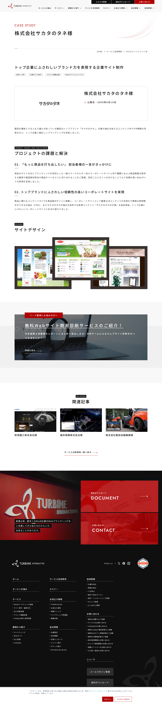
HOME (100, 51)
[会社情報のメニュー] (139, 8)
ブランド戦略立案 (53, 75)
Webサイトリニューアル (74, 75)
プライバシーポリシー (97, 691)
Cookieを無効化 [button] (123, 699)
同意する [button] (107, 699)
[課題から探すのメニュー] (80, 8)
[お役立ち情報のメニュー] (126, 8)
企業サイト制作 (35, 75)
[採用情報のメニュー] (153, 8)
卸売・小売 (20, 75)
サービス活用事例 (114, 51)
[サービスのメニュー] (63, 8)
